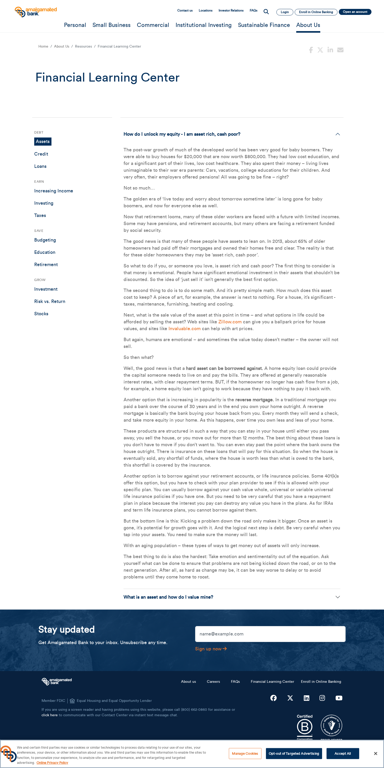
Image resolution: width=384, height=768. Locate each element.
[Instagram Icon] (322, 698)
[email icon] (340, 49)
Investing (43, 203)
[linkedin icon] (330, 49)
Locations (205, 10)
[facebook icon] (311, 49)
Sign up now (208, 648)
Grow (39, 280)
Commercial (153, 25)
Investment (45, 289)
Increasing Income (53, 190)
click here (50, 715)
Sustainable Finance (264, 25)
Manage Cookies (245, 753)
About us (188, 682)
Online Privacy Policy (52, 762)
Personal (75, 25)
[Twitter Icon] (290, 698)
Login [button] (285, 12)
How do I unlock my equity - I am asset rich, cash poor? (182, 134)
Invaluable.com (184, 328)
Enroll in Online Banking (321, 682)
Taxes (40, 215)
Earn (39, 181)
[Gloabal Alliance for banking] (331, 728)
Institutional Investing (204, 25)
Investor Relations (231, 10)
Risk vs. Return (49, 301)
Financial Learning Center (272, 682)
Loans (40, 166)
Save (38, 230)
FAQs (253, 10)
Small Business (111, 25)
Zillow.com (230, 321)
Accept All (343, 753)
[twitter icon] (320, 49)
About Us (308, 25)
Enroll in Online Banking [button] (316, 12)
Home (43, 46)
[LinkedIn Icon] (306, 698)
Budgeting (45, 240)
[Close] (375, 753)
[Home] (35, 9)
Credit (41, 154)
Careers (213, 682)
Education (44, 252)
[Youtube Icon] (338, 698)
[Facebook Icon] (273, 698)
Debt (38, 132)
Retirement (46, 264)
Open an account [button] (355, 11)
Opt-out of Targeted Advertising (294, 753)
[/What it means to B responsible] (304, 728)
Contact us (185, 10)
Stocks (41, 313)
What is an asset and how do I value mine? (168, 597)
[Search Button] (266, 12)
